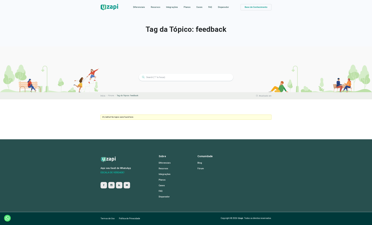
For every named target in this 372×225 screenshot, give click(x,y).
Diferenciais (139, 7)
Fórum (200, 168)
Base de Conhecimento (256, 7)
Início (103, 96)
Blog (199, 163)
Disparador (223, 7)
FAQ (210, 7)
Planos (187, 7)
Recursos (155, 7)
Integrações (172, 7)
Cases (199, 7)
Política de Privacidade (129, 218)
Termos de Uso (108, 218)
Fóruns (111, 95)
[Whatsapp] (7, 218)
